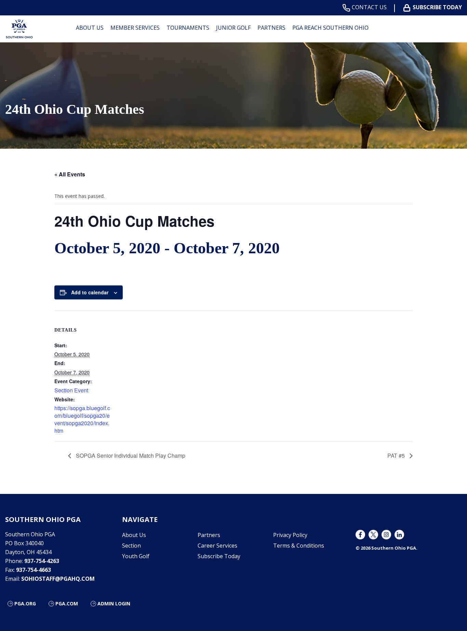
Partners (271, 27)
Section (131, 545)
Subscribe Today (437, 7)
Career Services (217, 545)
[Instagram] (386, 534)
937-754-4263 (41, 561)
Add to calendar (89, 292)
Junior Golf (233, 27)
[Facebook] (360, 534)
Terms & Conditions (298, 545)
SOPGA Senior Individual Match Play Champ (130, 455)
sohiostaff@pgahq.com (58, 578)
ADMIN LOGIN (113, 603)
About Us (134, 535)
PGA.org (25, 603)
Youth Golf (135, 556)
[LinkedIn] (399, 534)
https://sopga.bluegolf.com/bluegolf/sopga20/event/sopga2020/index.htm (82, 419)
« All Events (69, 174)
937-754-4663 (33, 570)
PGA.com (66, 603)
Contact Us (369, 7)
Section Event (71, 390)
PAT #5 (396, 455)
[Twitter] (373, 534)
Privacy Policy (290, 535)
